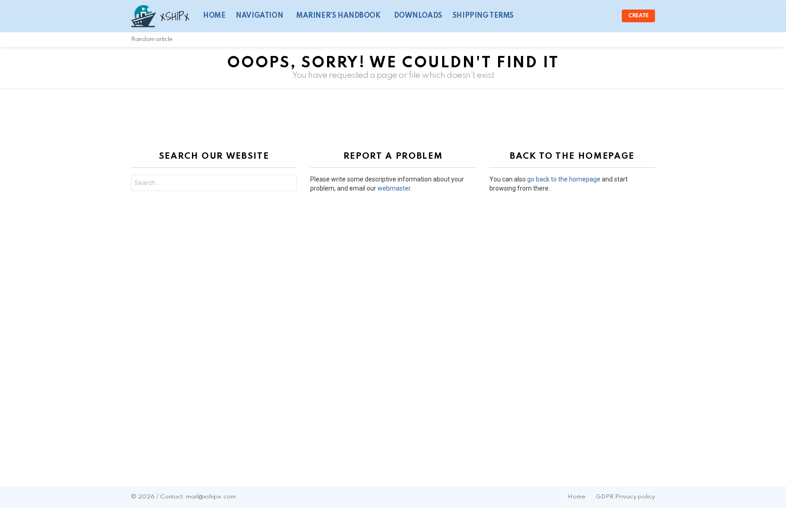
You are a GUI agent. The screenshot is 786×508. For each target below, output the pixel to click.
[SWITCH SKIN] (639, 39)
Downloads (418, 16)
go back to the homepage (563, 179)
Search (287, 184)
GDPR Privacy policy (625, 497)
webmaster (394, 188)
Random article (151, 39)
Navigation (259, 16)
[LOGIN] (607, 16)
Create (638, 16)
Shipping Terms (483, 16)
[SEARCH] (651, 39)
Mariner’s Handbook (338, 16)
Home (214, 16)
